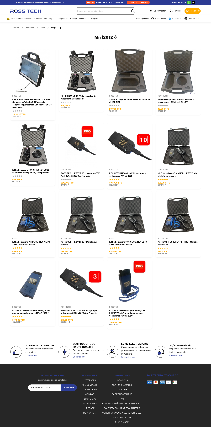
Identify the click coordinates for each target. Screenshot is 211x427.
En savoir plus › (31, 355)
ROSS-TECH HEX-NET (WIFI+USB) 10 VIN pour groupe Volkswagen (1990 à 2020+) (31, 311)
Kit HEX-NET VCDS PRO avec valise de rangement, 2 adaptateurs (78, 97)
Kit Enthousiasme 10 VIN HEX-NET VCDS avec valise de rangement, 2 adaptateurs (30, 171)
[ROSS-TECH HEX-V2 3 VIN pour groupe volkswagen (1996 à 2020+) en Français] (81, 282)
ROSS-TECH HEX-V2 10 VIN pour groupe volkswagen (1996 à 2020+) (127, 174)
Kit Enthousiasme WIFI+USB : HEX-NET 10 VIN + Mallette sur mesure (31, 243)
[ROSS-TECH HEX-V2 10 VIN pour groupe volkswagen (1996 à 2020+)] (129, 145)
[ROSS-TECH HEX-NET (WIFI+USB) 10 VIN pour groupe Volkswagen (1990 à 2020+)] (32, 282)
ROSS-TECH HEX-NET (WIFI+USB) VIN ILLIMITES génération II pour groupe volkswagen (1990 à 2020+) (127, 313)
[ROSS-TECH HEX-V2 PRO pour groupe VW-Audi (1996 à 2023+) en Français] (81, 145)
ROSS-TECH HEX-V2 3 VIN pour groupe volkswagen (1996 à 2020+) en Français (79, 311)
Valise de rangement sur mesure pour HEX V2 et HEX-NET (129, 100)
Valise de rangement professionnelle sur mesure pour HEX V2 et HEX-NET (176, 100)
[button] (162, 391)
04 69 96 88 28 (179, 2)
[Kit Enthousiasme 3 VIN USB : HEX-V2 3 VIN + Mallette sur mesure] (178, 145)
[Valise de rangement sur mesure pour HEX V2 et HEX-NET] (129, 71)
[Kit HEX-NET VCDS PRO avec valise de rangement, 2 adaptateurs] (81, 71)
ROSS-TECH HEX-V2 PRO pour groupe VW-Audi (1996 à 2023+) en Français (80, 174)
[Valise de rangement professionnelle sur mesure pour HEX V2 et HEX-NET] (178, 71)
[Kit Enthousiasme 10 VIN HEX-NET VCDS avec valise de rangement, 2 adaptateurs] (32, 145)
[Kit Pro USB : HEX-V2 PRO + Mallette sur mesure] (81, 213)
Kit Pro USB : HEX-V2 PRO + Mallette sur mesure (79, 243)
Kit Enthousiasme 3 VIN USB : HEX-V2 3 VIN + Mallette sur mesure (178, 174)
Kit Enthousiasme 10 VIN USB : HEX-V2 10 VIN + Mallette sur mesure (128, 243)
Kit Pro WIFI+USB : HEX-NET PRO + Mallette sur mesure (178, 243)
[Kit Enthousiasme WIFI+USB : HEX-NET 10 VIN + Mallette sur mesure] (32, 213)
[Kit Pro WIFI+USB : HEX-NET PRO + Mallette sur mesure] (178, 213)
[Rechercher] (132, 11)
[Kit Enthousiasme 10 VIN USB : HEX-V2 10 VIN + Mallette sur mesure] (129, 213)
